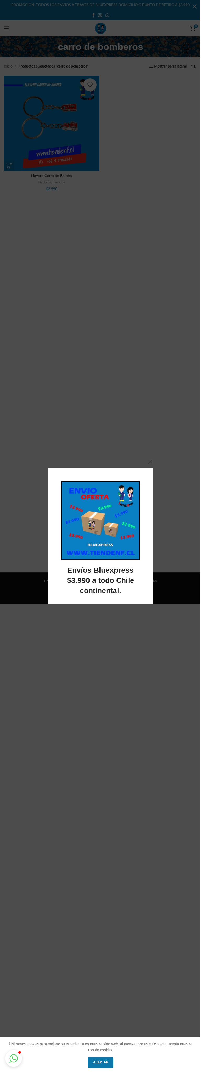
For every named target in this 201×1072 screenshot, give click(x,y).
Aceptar (100, 1062)
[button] (13, 1058)
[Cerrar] (150, 461)
